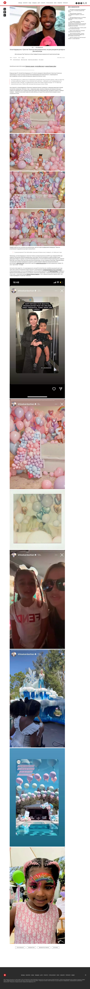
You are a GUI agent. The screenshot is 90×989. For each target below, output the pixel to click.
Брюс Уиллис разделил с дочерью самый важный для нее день (76, 31)
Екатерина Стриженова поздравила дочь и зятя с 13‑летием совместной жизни (76, 10)
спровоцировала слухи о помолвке (52, 269)
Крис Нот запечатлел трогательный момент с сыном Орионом (77, 38)
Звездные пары (24, 59)
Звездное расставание (33, 59)
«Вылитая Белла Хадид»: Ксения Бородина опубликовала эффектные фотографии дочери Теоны (76, 34)
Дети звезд (41, 59)
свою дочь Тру (20, 263)
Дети (39, 2)
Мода (30, 2)
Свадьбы (34, 2)
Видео (73, 975)
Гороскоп (65, 2)
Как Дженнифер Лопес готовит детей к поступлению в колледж (77, 28)
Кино (55, 2)
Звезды (20, 2)
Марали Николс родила (33, 274)
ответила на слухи (41, 263)
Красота (43, 2)
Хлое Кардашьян (16, 59)
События (59, 2)
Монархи (25, 2)
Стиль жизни (49, 2)
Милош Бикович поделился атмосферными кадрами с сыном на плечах (76, 14)
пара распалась (54, 271)
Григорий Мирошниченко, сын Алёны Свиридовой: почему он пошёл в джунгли (77, 18)
